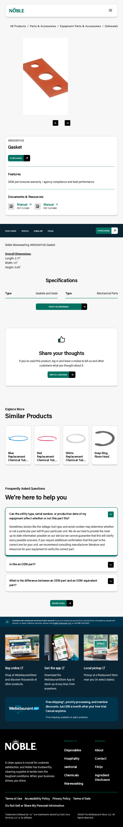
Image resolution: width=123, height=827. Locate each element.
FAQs (50, 231)
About (99, 750)
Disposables (72, 750)
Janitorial (70, 767)
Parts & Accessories (43, 26)
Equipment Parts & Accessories (80, 26)
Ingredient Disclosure (102, 777)
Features (10, 231)
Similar (38, 231)
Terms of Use (13, 798)
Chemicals (71, 775)
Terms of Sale (81, 798)
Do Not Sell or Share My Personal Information (34, 805)
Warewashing (73, 783)
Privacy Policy (61, 798)
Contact (100, 758)
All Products (18, 26)
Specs (25, 231)
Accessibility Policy (37, 798)
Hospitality (71, 758)
